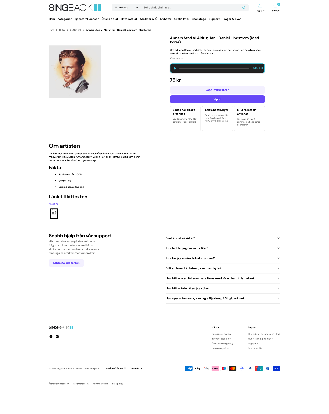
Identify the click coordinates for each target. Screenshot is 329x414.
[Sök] (244, 8)
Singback (60, 368)
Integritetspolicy (81, 383)
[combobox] (195, 7)
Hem (51, 29)
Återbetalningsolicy (222, 343)
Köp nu (217, 99)
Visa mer (175, 58)
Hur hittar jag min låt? (260, 338)
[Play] (174, 68)
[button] (260, 7)
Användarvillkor (100, 383)
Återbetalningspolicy (59, 383)
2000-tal (75, 29)
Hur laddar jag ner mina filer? (264, 334)
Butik (62, 29)
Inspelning (253, 343)
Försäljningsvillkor (221, 334)
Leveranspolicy (220, 348)
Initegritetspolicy (221, 338)
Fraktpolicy (117, 383)
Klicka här (54, 203)
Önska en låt (255, 348)
